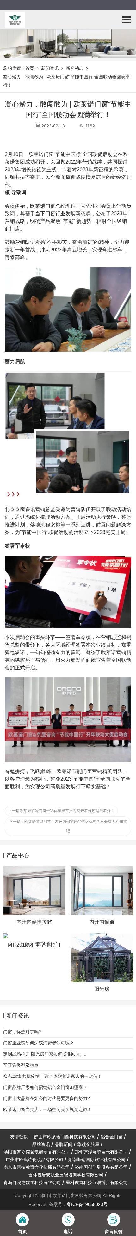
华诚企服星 (88, 1144)
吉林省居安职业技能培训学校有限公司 (65, 1174)
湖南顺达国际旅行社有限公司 (97, 1159)
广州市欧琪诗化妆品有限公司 (34, 1159)
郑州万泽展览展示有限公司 (101, 1152)
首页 (29, 68)
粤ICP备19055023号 (87, 1204)
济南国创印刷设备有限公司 (101, 1167)
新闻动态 (74, 68)
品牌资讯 (41, 1144)
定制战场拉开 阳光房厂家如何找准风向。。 (46, 1054)
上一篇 (61, 811)
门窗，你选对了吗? (22, 1031)
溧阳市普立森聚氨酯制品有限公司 (36, 1152)
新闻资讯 (50, 68)
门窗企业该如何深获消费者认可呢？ (38, 1042)
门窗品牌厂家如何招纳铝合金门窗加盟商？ (45, 1087)
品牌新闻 (63, 1144)
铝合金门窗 (112, 1136)
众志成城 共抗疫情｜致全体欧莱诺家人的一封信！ (52, 1076)
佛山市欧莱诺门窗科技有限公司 (65, 1136)
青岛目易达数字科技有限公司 (32, 1182)
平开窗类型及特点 (21, 1065)
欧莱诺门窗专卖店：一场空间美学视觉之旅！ (47, 1109)
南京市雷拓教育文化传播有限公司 (36, 1167)
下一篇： (68, 826)
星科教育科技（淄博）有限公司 (97, 1182)
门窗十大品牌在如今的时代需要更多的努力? (46, 1098)
